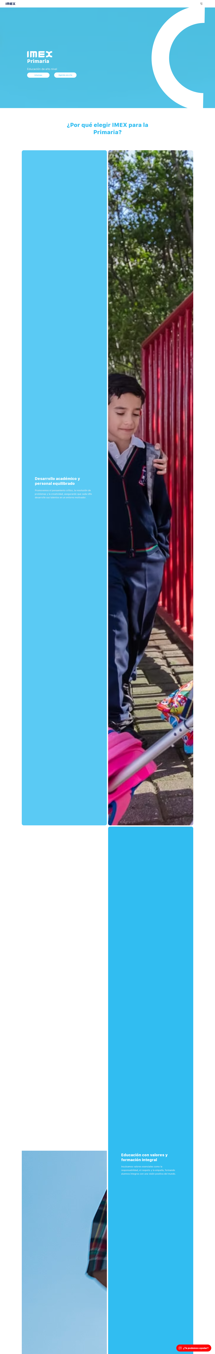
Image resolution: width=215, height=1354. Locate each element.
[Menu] (201, 3)
